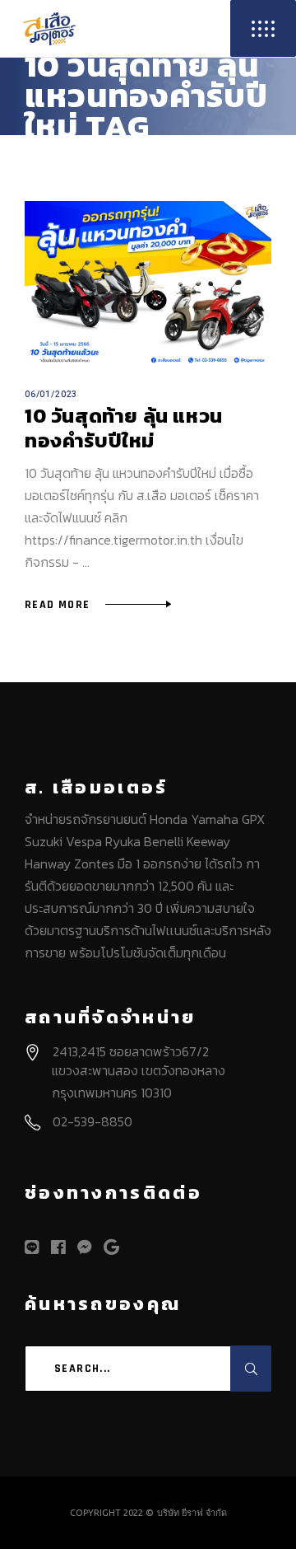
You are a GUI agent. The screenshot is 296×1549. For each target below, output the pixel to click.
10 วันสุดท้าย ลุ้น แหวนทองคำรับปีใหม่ (124, 428)
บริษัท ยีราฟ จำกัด (192, 1513)
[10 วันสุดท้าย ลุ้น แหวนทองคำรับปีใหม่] (148, 283)
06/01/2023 (51, 394)
